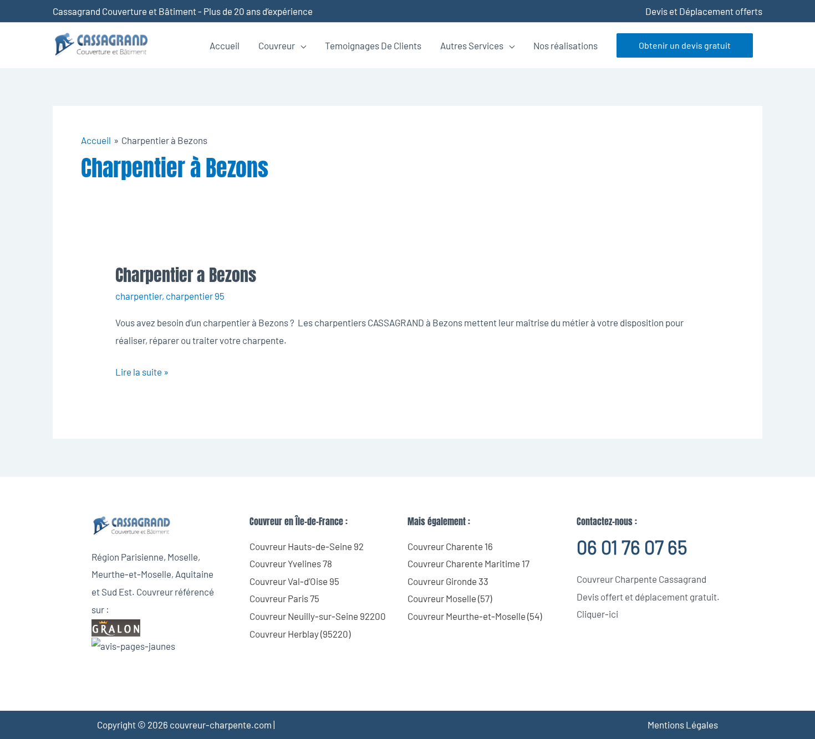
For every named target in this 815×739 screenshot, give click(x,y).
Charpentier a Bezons (185, 275)
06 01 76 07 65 (632, 547)
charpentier (138, 295)
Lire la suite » (142, 370)
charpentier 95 (195, 295)
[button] (685, 45)
